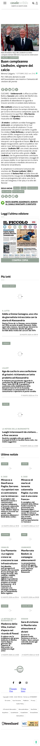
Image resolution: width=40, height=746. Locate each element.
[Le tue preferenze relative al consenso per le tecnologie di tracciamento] (36, 742)
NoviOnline (34, 709)
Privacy (33, 700)
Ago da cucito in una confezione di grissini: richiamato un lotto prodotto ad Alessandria (19, 374)
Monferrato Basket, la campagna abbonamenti (28, 555)
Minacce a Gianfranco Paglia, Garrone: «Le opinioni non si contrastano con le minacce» (10, 487)
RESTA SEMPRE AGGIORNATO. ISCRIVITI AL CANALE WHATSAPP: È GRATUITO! (21, 203)
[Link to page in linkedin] (9, 89)
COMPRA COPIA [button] (20, 260)
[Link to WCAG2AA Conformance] (29, 724)
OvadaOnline (24, 712)
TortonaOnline (34, 712)
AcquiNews (5, 712)
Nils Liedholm (6, 192)
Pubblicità (26, 700)
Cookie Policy (20, 704)
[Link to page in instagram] (26, 682)
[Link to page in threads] (16, 89)
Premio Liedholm (18, 192)
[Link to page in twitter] (6, 89)
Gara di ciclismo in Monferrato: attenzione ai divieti (29, 626)
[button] (33, 3)
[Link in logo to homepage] (19, 3)
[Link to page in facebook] (2, 89)
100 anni (16, 188)
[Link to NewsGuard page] (11, 724)
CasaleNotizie (14, 712)
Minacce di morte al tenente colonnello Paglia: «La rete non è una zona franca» (29, 489)
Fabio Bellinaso (32, 188)
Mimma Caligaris (8, 73)
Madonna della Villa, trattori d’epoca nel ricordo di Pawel (10, 628)
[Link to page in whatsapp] (13, 89)
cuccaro (23, 188)
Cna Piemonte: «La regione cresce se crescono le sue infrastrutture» (9, 557)
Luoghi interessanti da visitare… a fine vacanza (20, 433)
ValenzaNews (20, 716)
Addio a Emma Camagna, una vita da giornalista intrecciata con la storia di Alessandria (20, 317)
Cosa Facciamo (17, 700)
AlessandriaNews (23, 709)
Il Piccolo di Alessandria (9, 709)
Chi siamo (7, 700)
